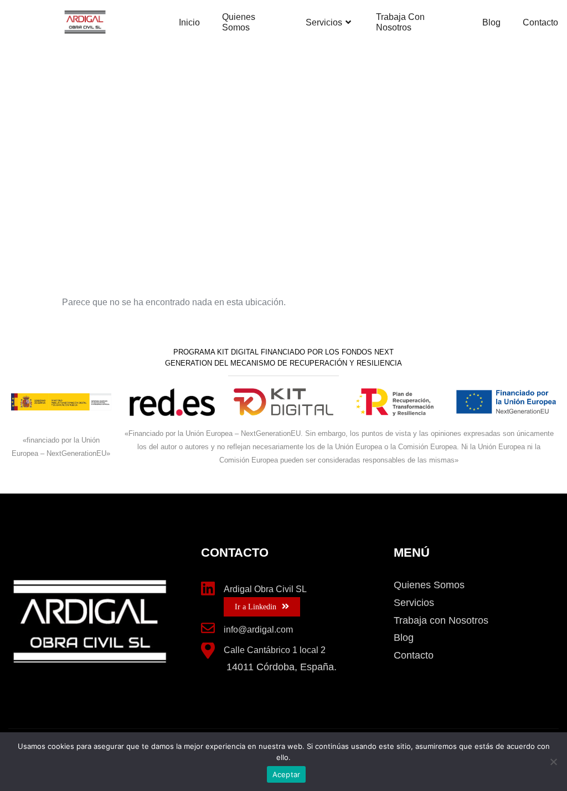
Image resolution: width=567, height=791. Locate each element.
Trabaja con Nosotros (400, 22)
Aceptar (286, 774)
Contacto (540, 22)
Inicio (189, 22)
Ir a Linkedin (255, 607)
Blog (491, 22)
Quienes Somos (238, 22)
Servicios (324, 22)
